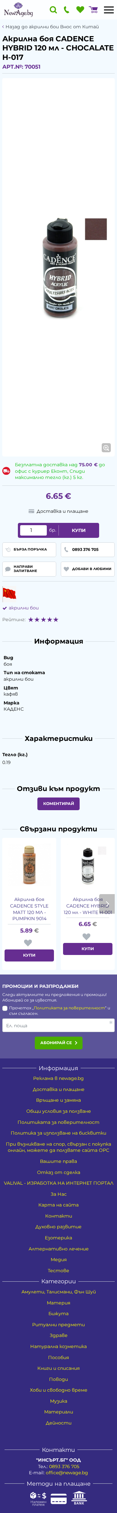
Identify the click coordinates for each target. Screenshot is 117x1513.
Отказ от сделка (58, 1172)
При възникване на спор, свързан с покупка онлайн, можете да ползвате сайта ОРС (58, 1147)
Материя (58, 1303)
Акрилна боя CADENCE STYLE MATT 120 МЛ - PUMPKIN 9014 (29, 908)
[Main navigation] (109, 10)
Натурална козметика (58, 1346)
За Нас (59, 1194)
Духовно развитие (58, 1227)
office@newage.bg (67, 1473)
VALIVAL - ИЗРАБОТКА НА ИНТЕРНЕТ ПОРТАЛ (58, 1183)
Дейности (59, 1423)
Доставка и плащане (58, 1089)
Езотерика (58, 1238)
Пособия (58, 1357)
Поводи (58, 1379)
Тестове (58, 1271)
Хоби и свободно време (58, 1390)
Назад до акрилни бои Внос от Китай (52, 27)
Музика (58, 1401)
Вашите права (58, 1161)
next (107, 904)
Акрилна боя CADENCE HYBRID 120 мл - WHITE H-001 (88, 905)
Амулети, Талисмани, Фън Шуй (58, 1292)
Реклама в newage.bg (58, 1078)
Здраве (59, 1335)
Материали (58, 1412)
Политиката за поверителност (69, 1007)
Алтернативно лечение (59, 1249)
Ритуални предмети (58, 1325)
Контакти (58, 1216)
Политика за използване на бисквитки (58, 1133)
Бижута (58, 1313)
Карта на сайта (58, 1205)
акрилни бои (24, 608)
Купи (79, 530)
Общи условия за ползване (58, 1111)
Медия (59, 1259)
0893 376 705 (64, 1466)
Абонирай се (56, 1042)
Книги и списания (58, 1368)
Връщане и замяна (58, 1100)
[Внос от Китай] (9, 594)
